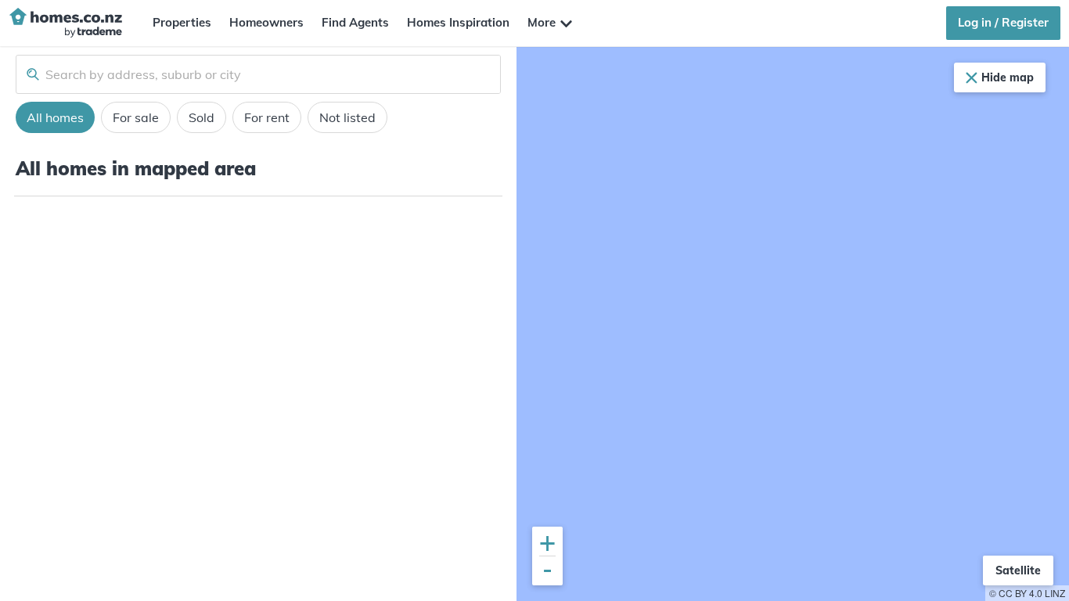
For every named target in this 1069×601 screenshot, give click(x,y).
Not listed (347, 117)
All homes (55, 117)
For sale (136, 117)
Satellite (1018, 570)
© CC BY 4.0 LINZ (1027, 592)
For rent (267, 117)
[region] (793, 324)
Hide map (1007, 77)
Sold (201, 117)
